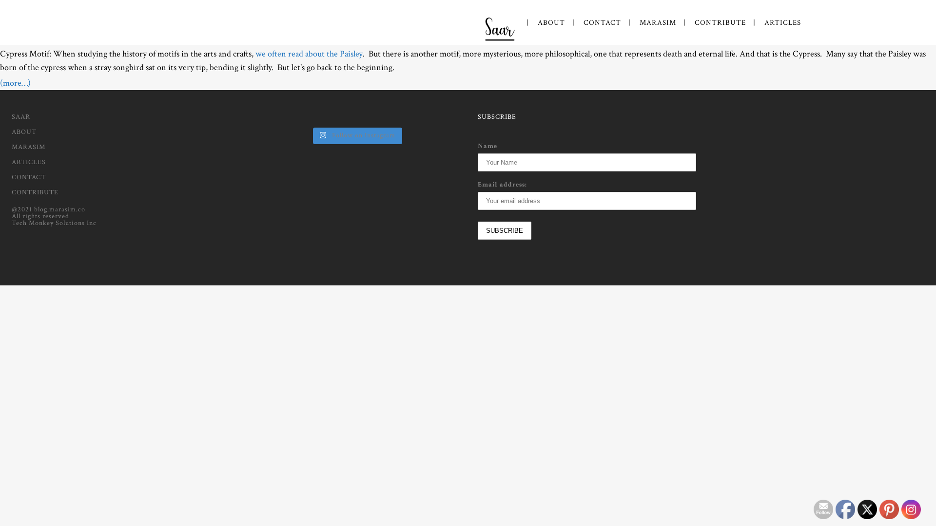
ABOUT (24, 132)
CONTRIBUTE (35, 192)
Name (487, 146)
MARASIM (28, 147)
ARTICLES (29, 162)
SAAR (21, 116)
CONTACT (29, 177)
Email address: (502, 184)
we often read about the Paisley (309, 53)
